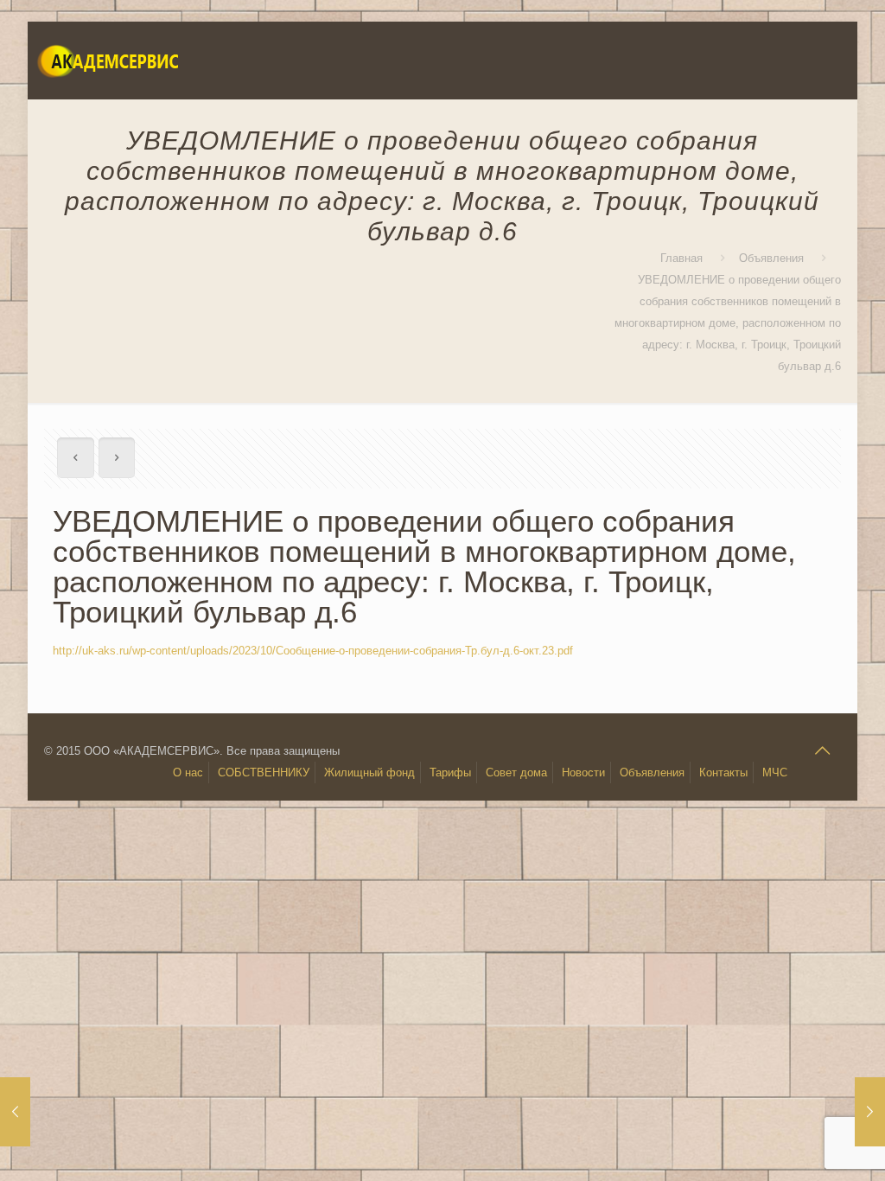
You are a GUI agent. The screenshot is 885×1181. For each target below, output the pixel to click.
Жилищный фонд (369, 772)
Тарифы (450, 772)
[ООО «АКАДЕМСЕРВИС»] (107, 60)
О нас (188, 772)
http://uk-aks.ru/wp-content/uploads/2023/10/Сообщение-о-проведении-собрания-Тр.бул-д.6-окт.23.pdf (313, 650)
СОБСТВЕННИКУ (263, 772)
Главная (681, 258)
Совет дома (516, 772)
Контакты (723, 772)
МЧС (774, 772)
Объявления (771, 258)
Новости (583, 772)
